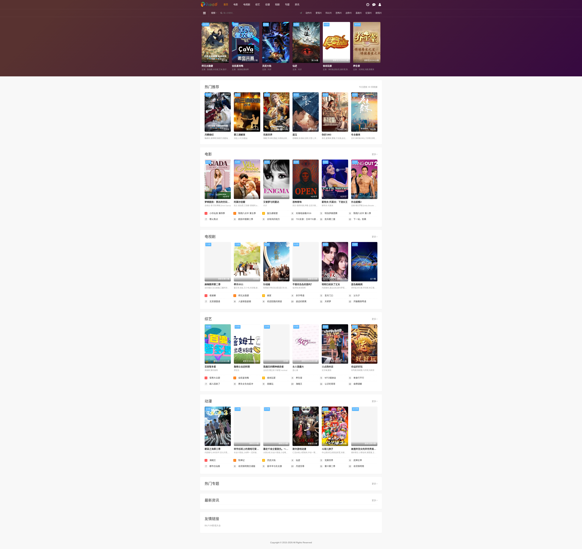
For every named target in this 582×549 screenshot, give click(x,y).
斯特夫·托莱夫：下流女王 (335, 202)
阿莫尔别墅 (239, 202)
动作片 (309, 13)
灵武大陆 (206, 66)
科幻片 (329, 13)
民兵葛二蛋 (327, 219)
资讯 (297, 4)
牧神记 (239, 460)
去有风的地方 (271, 219)
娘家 (267, 295)
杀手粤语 (298, 295)
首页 (226, 4)
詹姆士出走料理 (242, 366)
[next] (378, 46)
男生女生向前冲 (243, 384)
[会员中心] (380, 5)
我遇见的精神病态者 (273, 366)
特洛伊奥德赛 (329, 213)
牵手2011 (238, 284)
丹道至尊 (297, 466)
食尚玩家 (267, 66)
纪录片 (369, 13)
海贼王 (296, 384)
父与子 (355, 295)
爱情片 (319, 13)
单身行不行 (357, 378)
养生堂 (296, 66)
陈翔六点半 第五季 (245, 213)
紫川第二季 (327, 466)
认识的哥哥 (327, 384)
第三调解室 (239, 134)
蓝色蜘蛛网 (357, 284)
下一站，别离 (357, 219)
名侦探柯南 (356, 466)
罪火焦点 (212, 219)
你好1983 (326, 134)
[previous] (203, 46)
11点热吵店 (327, 366)
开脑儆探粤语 (357, 301)
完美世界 (327, 66)
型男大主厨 (213, 378)
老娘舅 (211, 295)
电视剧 (246, 4)
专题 (287, 4)
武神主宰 (356, 460)
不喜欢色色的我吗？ (303, 284)
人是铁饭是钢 (242, 301)
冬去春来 (355, 134)
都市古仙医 (213, 466)
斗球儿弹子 (327, 449)
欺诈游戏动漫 (299, 449)
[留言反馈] (374, 5)
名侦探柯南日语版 (244, 466)
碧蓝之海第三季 (213, 449)
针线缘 (266, 284)
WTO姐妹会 (360, 66)
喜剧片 (359, 13)
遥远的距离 (298, 301)
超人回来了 (213, 384)
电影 (235, 4)
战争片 (349, 13)
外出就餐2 (356, 202)
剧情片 (379, 13)
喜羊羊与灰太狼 (272, 466)
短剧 (277, 4)
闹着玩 (268, 384)
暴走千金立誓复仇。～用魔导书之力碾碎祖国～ (287, 449)
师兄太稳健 (241, 295)
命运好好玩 (357, 366)
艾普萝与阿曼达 (271, 202)
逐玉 (295, 134)
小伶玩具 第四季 (215, 213)
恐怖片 (339, 13)
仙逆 (234, 66)
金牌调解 (355, 384)
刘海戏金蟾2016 (301, 213)
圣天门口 (327, 295)
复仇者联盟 (270, 213)
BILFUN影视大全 (213, 525)
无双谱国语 (213, 301)
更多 (374, 154)
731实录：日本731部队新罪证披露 (305, 219)
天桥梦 (325, 301)
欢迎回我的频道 (272, 301)
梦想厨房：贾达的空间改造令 (219, 202)
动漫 (267, 4)
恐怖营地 (297, 202)
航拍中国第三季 (243, 219)
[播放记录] (367, 5)
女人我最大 (298, 366)
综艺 (257, 4)
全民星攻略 (241, 378)
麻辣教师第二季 (213, 284)
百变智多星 (210, 366)
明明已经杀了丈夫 (331, 284)
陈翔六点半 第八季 (360, 213)
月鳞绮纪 (209, 134)
